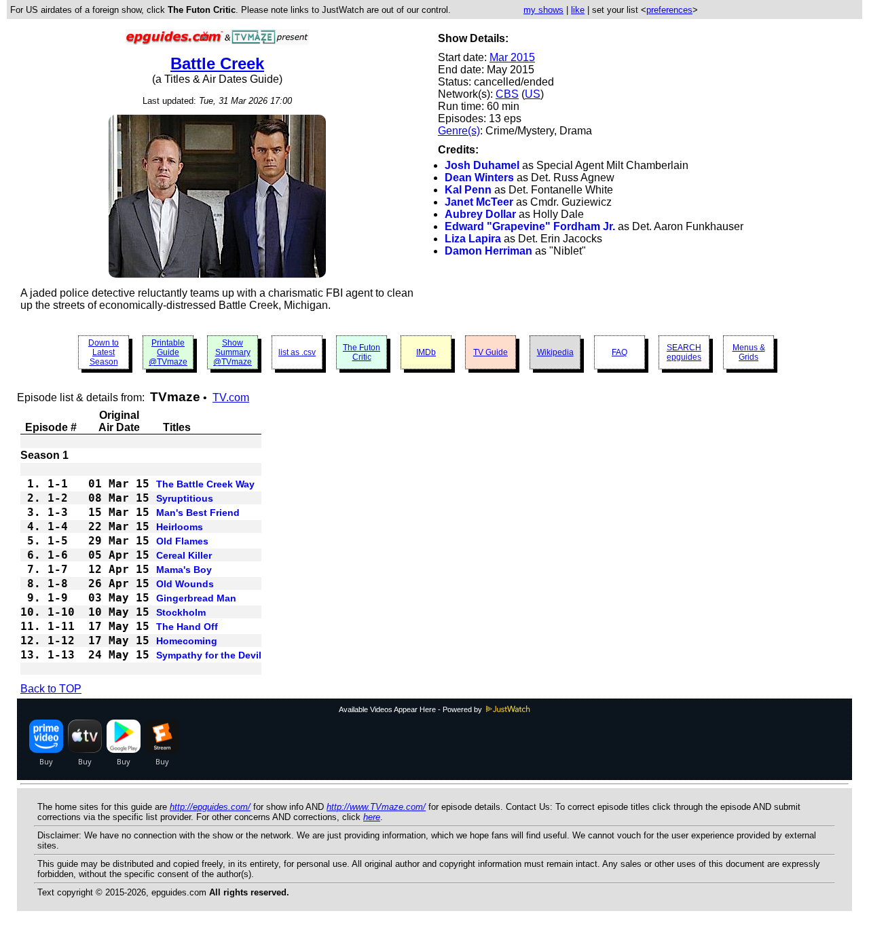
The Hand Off (187, 626)
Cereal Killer (184, 555)
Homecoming (186, 640)
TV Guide (490, 352)
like (578, 10)
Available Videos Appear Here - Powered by (411, 709)
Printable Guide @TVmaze (168, 352)
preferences (669, 10)
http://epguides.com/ (210, 807)
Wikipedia (555, 352)
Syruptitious (184, 498)
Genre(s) (459, 130)
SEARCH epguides (684, 352)
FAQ (619, 352)
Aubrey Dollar (480, 214)
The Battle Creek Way (205, 484)
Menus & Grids (749, 352)
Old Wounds (185, 583)
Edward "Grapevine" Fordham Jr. (530, 226)
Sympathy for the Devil (208, 655)
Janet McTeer (479, 202)
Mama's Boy (184, 569)
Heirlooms (179, 526)
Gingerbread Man (196, 598)
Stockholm (181, 612)
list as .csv (297, 352)
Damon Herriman (488, 251)
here (371, 817)
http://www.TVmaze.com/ (376, 807)
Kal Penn (468, 190)
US (532, 94)
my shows (543, 10)
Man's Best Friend (198, 512)
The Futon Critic (361, 352)
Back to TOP (50, 688)
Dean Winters (479, 177)
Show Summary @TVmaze (232, 352)
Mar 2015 (512, 57)
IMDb (426, 352)
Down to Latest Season (103, 352)
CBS (507, 94)
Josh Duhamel (482, 165)
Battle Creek (217, 63)
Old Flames (182, 541)
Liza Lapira (473, 238)
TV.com (230, 397)
